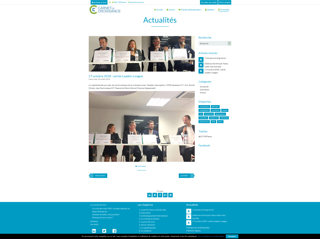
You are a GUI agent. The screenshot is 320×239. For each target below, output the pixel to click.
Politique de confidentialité (197, 227)
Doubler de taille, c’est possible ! (106, 214)
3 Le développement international (153, 215)
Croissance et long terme (215, 58)
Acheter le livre (99, 2)
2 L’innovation (145, 212)
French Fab (209, 114)
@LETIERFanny (120, 2)
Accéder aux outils (209, 2)
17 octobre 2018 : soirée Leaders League (116, 76)
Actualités (224, 9)
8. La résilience (145, 230)
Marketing (224, 118)
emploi (224, 110)
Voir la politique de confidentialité (211, 236)
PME (213, 122)
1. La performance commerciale (152, 209)
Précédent (100, 176)
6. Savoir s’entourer (147, 224)
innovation (203, 118)
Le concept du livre (98, 204)
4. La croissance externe (149, 218)
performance (204, 122)
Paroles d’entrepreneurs (191, 9)
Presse (203, 92)
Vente (220, 122)
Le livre (171, 9)
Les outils (94, 224)
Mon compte (224, 2)
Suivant (184, 176)
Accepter (232, 236)
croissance (215, 110)
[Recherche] (229, 43)
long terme (214, 118)
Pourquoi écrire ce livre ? (102, 217)
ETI (201, 114)
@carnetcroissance (136, 2)
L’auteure (210, 9)
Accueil (159, 9)
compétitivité (204, 110)
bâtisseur (215, 106)
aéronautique (204, 106)
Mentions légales (193, 230)
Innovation (142, 166)
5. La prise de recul (147, 221)
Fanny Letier (93, 79)
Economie (204, 86)
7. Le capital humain (147, 227)
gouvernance (220, 114)
